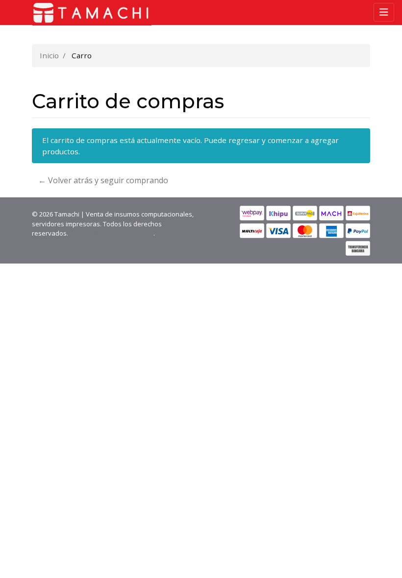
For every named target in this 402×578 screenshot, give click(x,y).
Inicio (49, 55)
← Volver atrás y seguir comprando (103, 180)
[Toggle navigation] (384, 12)
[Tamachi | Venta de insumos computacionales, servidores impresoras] (88, 12)
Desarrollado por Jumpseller (111, 233)
